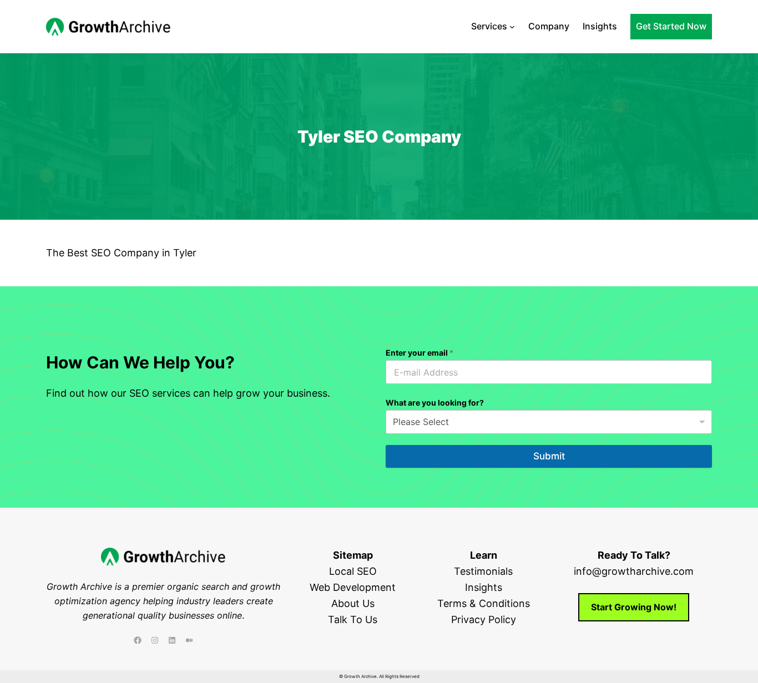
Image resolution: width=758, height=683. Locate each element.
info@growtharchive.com (634, 571)
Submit (549, 456)
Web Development (353, 587)
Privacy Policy (483, 619)
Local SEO (353, 571)
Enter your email (419, 352)
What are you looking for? (435, 402)
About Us (353, 603)
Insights (483, 587)
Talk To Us (352, 619)
